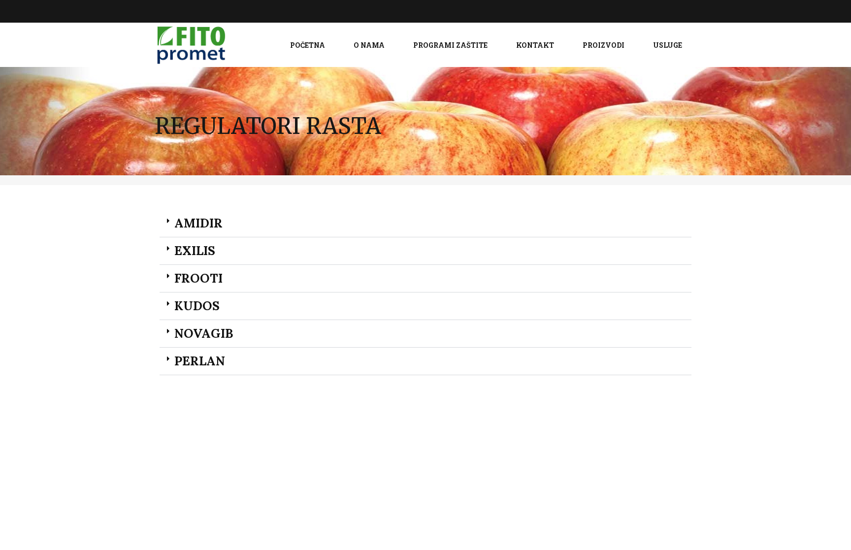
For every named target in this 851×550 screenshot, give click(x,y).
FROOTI (198, 278)
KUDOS (197, 306)
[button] (425, 223)
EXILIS (194, 251)
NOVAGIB (203, 333)
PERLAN (199, 361)
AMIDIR (198, 223)
